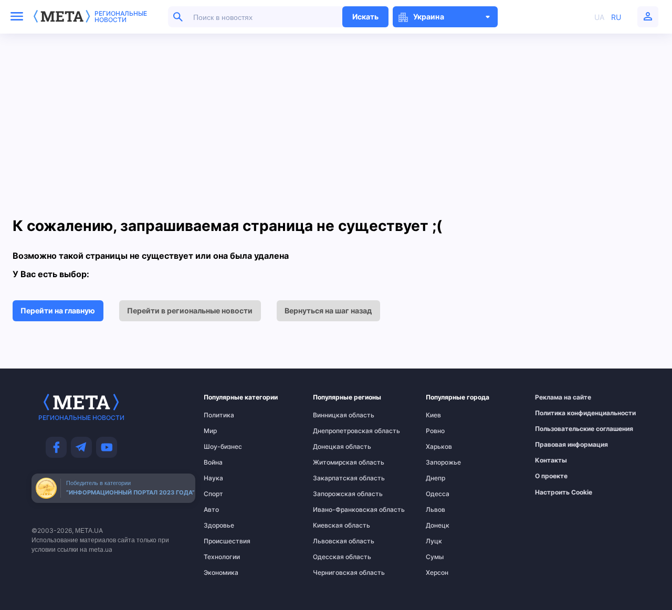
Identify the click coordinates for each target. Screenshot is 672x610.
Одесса (437, 494)
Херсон (437, 572)
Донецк (437, 525)
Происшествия (224, 541)
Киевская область (334, 525)
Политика (219, 415)
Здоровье (219, 525)
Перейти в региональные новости (190, 310)
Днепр (435, 478)
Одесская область (334, 557)
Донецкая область (334, 446)
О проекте (551, 476)
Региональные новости (120, 16)
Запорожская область (334, 494)
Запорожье (443, 462)
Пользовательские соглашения (558, 429)
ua (599, 17)
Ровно (435, 431)
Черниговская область (334, 572)
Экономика (221, 572)
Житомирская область (334, 462)
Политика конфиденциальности (558, 413)
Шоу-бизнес (223, 446)
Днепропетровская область (334, 431)
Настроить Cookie (563, 492)
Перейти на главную (57, 310)
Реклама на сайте (558, 397)
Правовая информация (558, 444)
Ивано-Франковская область (334, 509)
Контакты (551, 460)
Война (213, 462)
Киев (433, 415)
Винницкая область (334, 415)
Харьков (439, 446)
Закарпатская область (334, 478)
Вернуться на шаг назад (328, 310)
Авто (211, 509)
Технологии (222, 557)
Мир (210, 431)
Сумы (435, 557)
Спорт (213, 494)
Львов (435, 509)
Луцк (434, 541)
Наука (213, 478)
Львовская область (334, 541)
